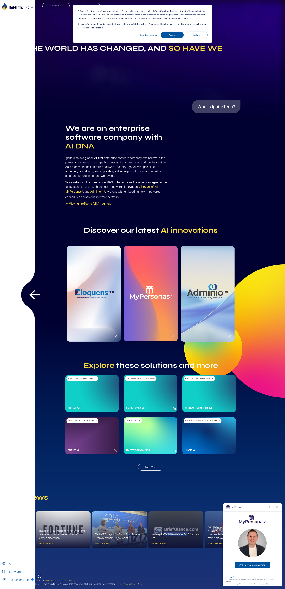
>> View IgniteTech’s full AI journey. (88, 203)
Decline (196, 35)
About (12, 583)
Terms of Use (136, 584)
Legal (120, 584)
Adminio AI (98, 191)
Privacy (127, 584)
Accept (172, 35)
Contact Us (56, 5)
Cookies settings (148, 35)
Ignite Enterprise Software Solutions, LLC (62, 581)
